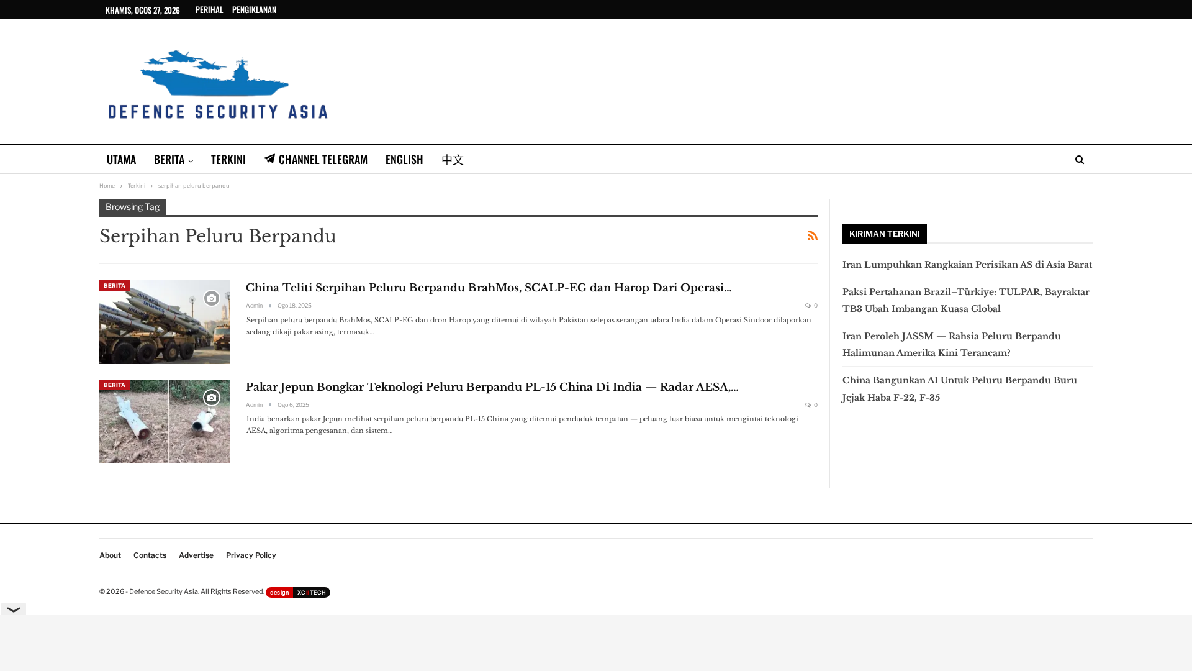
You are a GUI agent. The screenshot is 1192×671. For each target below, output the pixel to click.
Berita (169, 159)
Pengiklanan (254, 9)
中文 (452, 159)
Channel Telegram (323, 159)
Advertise (196, 555)
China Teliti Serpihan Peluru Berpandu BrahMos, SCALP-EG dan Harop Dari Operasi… (489, 287)
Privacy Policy (251, 555)
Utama (121, 159)
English (404, 159)
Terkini (228, 159)
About (110, 555)
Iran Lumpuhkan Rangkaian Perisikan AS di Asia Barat (967, 264)
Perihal (209, 9)
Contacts (149, 555)
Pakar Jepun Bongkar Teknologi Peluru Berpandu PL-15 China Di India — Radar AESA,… (492, 387)
